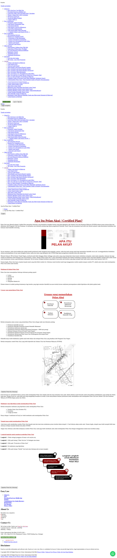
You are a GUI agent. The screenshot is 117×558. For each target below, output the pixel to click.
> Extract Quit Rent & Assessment (17, 39)
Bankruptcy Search (13, 52)
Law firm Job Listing (13, 58)
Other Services (8, 46)
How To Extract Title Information (17, 72)
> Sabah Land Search (13, 42)
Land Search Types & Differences (17, 27)
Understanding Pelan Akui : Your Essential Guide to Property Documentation (28, 79)
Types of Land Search (13, 66)
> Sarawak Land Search (14, 44)
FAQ (5, 496)
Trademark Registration (14, 55)
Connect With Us (12, 19)
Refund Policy (8, 502)
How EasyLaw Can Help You (16, 10)
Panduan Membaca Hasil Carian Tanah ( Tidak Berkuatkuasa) (24, 90)
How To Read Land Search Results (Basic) (19, 69)
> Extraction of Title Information (16, 38)
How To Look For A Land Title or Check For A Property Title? (25, 75)
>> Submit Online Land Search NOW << (19, 32)
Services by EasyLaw (13, 16)
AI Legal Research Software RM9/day (18, 50)
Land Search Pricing (13, 25)
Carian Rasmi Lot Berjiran (15, 96)
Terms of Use (49, 552)
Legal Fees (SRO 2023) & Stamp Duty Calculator (21, 13)
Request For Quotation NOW (16, 36)
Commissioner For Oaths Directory (14, 501)
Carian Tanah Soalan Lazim (15, 84)
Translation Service (13, 53)
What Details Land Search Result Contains (19, 67)
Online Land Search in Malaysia (16, 62)
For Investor (7, 504)
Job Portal (7, 56)
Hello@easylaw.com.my (10, 542)
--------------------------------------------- (17, 81)
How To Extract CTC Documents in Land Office (21, 73)
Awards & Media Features (15, 18)
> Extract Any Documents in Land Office (19, 41)
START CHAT (6, 101)
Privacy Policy (8, 505)
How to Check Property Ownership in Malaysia (20, 76)
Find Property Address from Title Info (18, 47)
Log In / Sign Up (17, 101)
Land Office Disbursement (15, 29)
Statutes (6, 499)
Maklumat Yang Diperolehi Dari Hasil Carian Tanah (22, 87)
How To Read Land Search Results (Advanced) (20, 70)
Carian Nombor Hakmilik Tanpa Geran (18, 92)
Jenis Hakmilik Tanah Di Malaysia (17, 93)
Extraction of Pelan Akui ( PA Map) (17, 49)
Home (5, 209)
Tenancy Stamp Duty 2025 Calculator (18, 15)
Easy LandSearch (9, 21)
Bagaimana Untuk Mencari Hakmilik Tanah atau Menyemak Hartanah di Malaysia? (30, 95)
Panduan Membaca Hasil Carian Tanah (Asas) (20, 89)
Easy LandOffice (8, 33)
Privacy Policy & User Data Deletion (63, 552)
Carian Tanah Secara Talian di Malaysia (18, 83)
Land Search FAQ (12, 64)
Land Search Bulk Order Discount (17, 30)
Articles (6, 61)
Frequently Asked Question (15, 22)
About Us (6, 9)
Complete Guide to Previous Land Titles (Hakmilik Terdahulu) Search (26, 78)
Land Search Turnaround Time (16, 24)
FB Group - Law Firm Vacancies (16, 59)
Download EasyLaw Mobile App (17, 12)
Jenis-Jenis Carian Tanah (14, 86)
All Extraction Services (14, 35)
